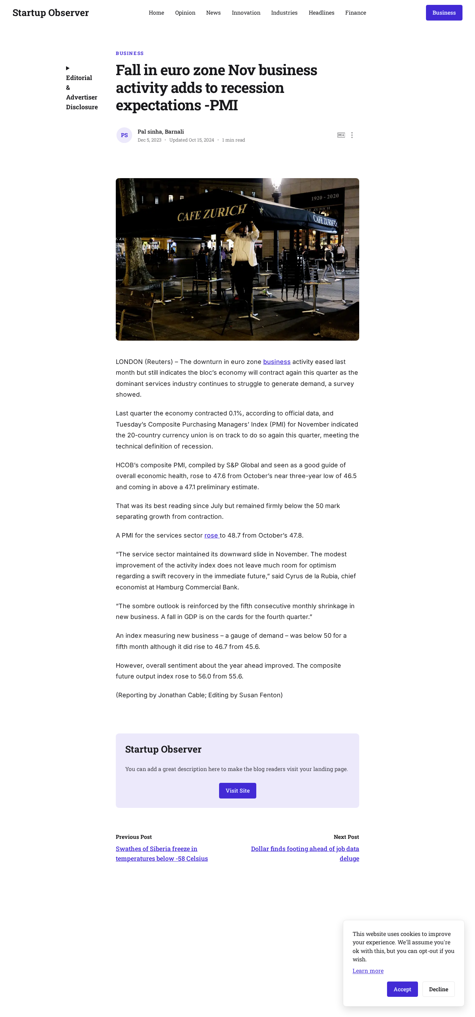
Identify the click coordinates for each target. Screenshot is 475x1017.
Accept (402, 989)
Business (444, 12)
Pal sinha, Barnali (161, 131)
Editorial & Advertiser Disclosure (81, 92)
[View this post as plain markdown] (341, 135)
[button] (352, 135)
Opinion (185, 12)
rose (212, 535)
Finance (355, 12)
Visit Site (238, 790)
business (277, 361)
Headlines (322, 12)
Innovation (246, 12)
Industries (284, 12)
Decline (438, 989)
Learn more (368, 970)
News (213, 12)
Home (156, 12)
